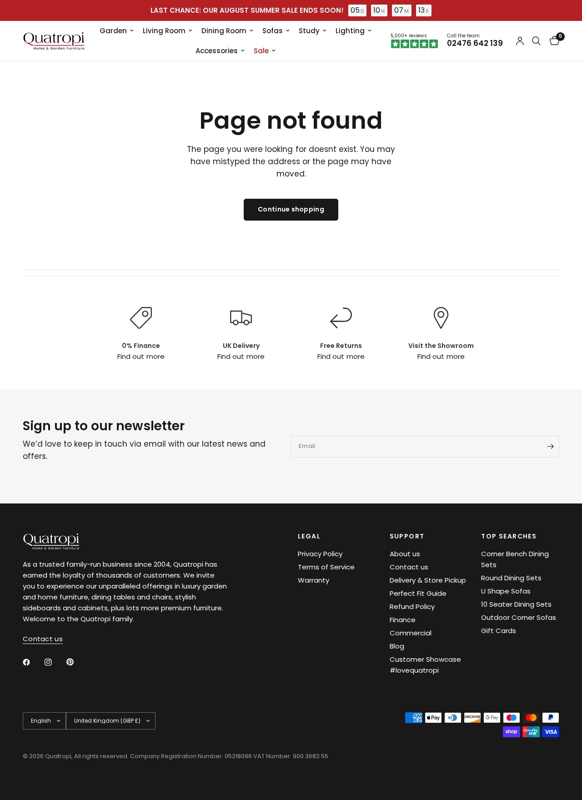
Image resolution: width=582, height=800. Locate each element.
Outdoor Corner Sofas (518, 617)
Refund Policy (412, 606)
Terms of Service (326, 567)
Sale (261, 50)
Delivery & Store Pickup (428, 580)
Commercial (410, 633)
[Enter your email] (550, 447)
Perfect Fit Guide (418, 593)
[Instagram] (55, 662)
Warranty (313, 580)
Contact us (409, 567)
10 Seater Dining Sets (516, 604)
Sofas (272, 30)
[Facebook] (33, 662)
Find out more (140, 356)
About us (405, 553)
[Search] (536, 41)
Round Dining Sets (511, 578)
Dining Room (223, 30)
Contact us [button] (43, 639)
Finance (403, 619)
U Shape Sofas (506, 591)
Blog (397, 646)
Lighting (350, 30)
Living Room (164, 30)
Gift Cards (498, 630)
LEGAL (309, 536)
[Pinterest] (76, 662)
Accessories (217, 50)
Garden (113, 30)
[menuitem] (116, 31)
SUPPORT (407, 536)
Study (309, 30)
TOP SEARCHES (509, 536)
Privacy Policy (320, 553)
